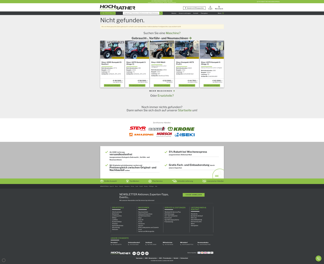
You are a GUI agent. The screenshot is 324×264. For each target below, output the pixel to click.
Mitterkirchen (167, 242)
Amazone (127, 186)
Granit (141, 186)
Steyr (116, 186)
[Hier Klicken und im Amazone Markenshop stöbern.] (141, 134)
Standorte (194, 214)
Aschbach (148, 242)
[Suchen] (161, 13)
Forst (140, 229)
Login (210, 9)
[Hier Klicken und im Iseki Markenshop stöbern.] (185, 135)
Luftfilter (115, 220)
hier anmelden (194, 195)
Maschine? (173, 33)
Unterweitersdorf (134, 242)
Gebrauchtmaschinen (145, 214)
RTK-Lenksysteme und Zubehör (148, 227)
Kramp (146, 186)
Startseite (185, 110)
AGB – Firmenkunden (165, 258)
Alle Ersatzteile (117, 212)
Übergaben (204, 13)
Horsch (121, 186)
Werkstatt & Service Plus (173, 212)
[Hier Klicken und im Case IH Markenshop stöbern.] (156, 129)
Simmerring (116, 227)
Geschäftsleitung (196, 219)
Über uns (194, 218)
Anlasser (115, 223)
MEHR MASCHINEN (161, 91)
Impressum (139, 258)
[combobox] (143, 13)
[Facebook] (138, 253)
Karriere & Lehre (196, 221)
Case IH (112, 186)
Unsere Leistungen (185, 13)
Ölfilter (114, 218)
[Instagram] (147, 253)
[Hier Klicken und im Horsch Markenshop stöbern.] (164, 135)
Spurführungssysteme (172, 220)
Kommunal (168, 218)
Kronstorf (114, 242)
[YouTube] (142, 253)
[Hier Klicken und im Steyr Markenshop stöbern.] (138, 129)
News (193, 223)
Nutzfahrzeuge (169, 214)
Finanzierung (169, 222)
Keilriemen (115, 214)
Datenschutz (184, 258)
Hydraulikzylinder (117, 225)
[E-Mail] (134, 253)
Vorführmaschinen (144, 216)
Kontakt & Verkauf (197, 216)
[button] (3, 260)
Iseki (137, 186)
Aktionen (115, 229)
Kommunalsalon (203, 242)
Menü (219, 13)
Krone (132, 186)
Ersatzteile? (166, 95)
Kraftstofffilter (117, 222)
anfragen (112, 85)
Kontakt (195, 13)
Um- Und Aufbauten (171, 216)
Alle (156, 186)
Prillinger (151, 186)
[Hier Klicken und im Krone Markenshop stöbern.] (181, 129)
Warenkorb (219, 9)
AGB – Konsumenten (151, 258)
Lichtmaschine (117, 216)
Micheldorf (184, 242)
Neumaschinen (143, 212)
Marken (174, 13)
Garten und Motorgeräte (146, 231)
